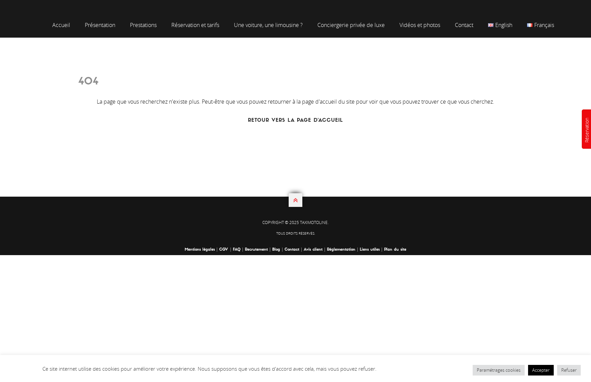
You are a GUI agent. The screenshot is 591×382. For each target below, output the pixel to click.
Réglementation (341, 250)
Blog (276, 250)
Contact (464, 25)
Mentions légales (200, 250)
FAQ (236, 250)
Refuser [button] (569, 370)
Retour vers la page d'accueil (295, 120)
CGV (224, 250)
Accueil (61, 25)
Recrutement (256, 250)
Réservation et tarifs (195, 25)
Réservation (586, 130)
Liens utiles (370, 250)
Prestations (143, 25)
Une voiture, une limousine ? (268, 25)
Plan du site (395, 250)
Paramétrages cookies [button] (499, 370)
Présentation (100, 25)
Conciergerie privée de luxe (351, 25)
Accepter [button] (541, 370)
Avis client (313, 250)
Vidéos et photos (419, 25)
